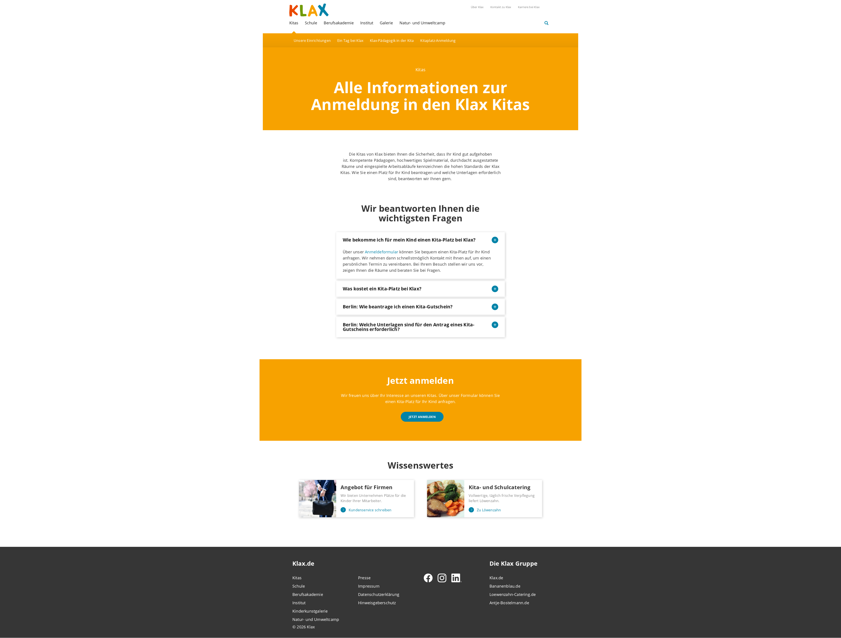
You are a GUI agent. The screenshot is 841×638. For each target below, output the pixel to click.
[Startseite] (309, 9)
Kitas (293, 22)
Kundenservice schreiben (370, 510)
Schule (311, 22)
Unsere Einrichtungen (312, 40)
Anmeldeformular (381, 251)
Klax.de (496, 577)
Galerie (386, 22)
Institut (366, 22)
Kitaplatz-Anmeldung (438, 40)
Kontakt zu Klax (500, 7)
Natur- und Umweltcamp (422, 22)
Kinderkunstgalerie (310, 611)
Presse (364, 577)
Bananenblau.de (504, 586)
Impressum (369, 586)
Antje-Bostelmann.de (509, 602)
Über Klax (477, 7)
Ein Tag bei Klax (350, 40)
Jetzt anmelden (422, 417)
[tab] (420, 240)
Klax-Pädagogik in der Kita (392, 40)
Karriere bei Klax (529, 7)
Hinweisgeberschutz (377, 602)
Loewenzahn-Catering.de (512, 594)
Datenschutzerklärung (378, 594)
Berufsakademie (339, 22)
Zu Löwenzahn (489, 510)
